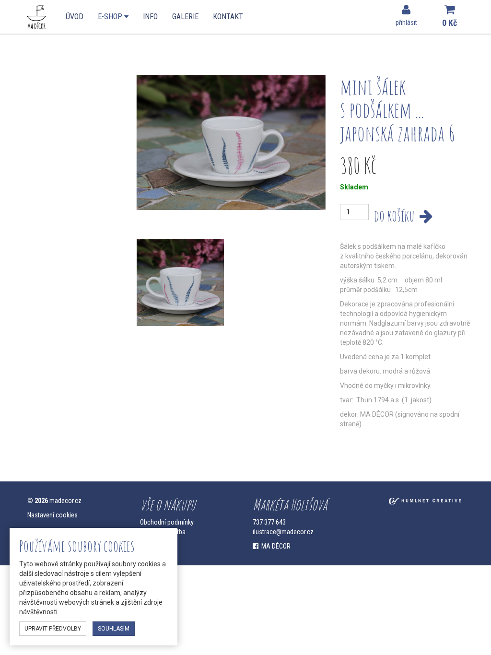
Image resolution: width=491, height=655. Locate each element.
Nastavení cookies (52, 515)
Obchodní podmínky (167, 522)
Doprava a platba (163, 532)
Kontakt (228, 16)
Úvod (74, 16)
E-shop (111, 16)
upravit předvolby (52, 628)
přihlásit (406, 22)
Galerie (185, 16)
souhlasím (113, 628)
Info (150, 16)
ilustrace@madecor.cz (283, 532)
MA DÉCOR (274, 546)
